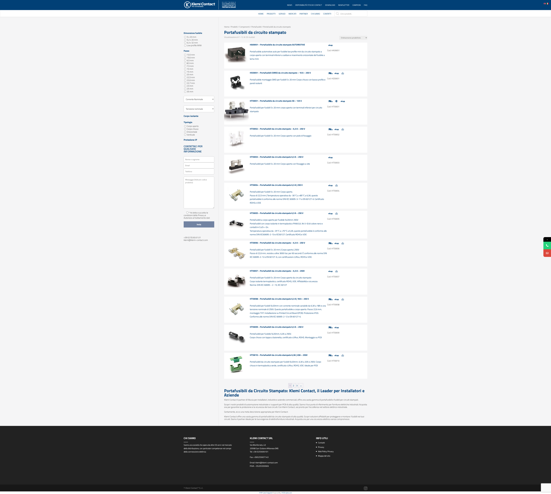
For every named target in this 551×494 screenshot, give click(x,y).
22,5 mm (191, 77)
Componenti (244, 26)
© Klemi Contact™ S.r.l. (193, 487)
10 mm (190, 69)
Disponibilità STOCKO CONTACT (308, 5)
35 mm (190, 91)
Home (261, 14)
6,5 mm (190, 60)
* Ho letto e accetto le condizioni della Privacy (196, 214)
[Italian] (547, 3)
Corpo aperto (193, 126)
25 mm (190, 88)
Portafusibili (256, 26)
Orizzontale (192, 131)
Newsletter (343, 5)
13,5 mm (191, 54)
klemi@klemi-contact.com (196, 240)
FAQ (365, 5)
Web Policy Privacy (326, 451)
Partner (303, 14)
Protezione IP (190, 140)
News (289, 5)
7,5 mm (190, 66)
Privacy (321, 447)
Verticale (191, 134)
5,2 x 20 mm (192, 39)
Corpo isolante (191, 116)
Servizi (282, 14)
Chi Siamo (315, 14)
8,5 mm (190, 63)
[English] (545, 3)
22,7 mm (191, 83)
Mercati (292, 14)
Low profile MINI (194, 45)
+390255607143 (261, 457)
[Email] (547, 253)
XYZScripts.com (287, 493)
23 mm (190, 86)
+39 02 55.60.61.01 (192, 237)
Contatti (327, 14)
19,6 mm (191, 57)
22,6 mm (191, 80)
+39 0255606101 (260, 451)
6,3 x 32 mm (192, 42)
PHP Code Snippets (265, 493)
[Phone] (547, 245)
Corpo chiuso (192, 129)
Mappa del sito (324, 455)
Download (330, 5)
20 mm (190, 74)
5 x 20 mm (191, 37)
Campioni (356, 5)
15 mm (190, 71)
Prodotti (271, 14)
